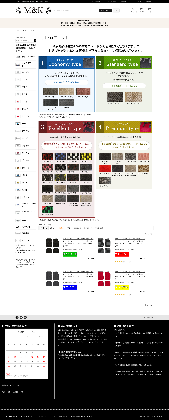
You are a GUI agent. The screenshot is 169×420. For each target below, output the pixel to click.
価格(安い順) (77, 228)
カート (149, 12)
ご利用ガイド (98, 1)
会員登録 (148, 1)
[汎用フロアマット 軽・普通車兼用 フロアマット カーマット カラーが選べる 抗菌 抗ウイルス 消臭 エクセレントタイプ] (104, 246)
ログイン (138, 1)
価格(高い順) (88, 228)
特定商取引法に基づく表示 (82, 416)
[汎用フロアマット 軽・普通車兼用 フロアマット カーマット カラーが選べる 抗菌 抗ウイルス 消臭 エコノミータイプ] (52, 279)
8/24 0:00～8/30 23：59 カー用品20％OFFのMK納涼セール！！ (84, 23)
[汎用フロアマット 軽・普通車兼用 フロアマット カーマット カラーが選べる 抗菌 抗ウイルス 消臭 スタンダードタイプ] (52, 246)
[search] (116, 10)
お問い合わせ (133, 12)
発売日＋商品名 (100, 228)
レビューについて (126, 1)
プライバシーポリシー (59, 416)
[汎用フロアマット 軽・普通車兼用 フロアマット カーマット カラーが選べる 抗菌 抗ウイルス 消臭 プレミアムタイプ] (104, 279)
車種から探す (105, 10)
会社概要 (42, 416)
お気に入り (141, 12)
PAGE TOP (150, 317)
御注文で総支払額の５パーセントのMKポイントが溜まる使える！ (84, 25)
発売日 (68, 228)
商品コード (53, 228)
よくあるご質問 (111, 1)
